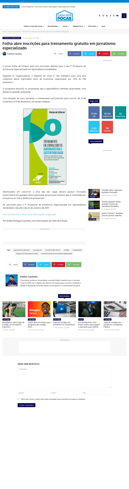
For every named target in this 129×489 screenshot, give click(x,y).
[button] (124, 15)
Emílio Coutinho (15, 54)
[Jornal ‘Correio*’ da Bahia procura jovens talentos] (94, 216)
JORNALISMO (77, 250)
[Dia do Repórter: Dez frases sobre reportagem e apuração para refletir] (89, 309)
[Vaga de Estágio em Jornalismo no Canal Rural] (64, 309)
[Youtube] (117, 15)
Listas (81, 319)
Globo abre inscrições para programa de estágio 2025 (39, 324)
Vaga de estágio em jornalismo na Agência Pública (113, 324)
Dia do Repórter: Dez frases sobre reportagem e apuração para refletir (48, 7)
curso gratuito (37, 250)
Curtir (94, 107)
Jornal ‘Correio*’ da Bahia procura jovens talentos (112, 214)
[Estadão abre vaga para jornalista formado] (94, 193)
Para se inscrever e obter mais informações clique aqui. (30, 214)
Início (4, 31)
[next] (124, 6)
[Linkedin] (107, 15)
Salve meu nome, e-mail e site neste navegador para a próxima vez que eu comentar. (53, 399)
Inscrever (107, 122)
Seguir (107, 107)
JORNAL (66, 250)
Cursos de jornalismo (14, 31)
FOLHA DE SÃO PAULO (52, 250)
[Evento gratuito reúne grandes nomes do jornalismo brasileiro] (94, 205)
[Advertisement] (48, 236)
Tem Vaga (92, 196)
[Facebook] (100, 15)
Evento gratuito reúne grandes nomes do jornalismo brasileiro (111, 203)
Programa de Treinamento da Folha (27, 253)
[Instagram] (103, 15)
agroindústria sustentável (21, 250)
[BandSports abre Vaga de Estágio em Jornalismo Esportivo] (14, 309)
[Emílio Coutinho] (5, 54)
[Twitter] (114, 15)
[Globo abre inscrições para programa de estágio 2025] (39, 309)
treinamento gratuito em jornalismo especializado (56, 253)
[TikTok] (110, 15)
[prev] (120, 6)
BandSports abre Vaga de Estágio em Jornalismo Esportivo (13, 324)
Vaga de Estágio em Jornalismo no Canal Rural (64, 323)
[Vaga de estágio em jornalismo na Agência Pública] (115, 309)
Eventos (91, 208)
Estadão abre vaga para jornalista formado (112, 191)
